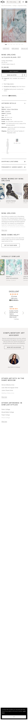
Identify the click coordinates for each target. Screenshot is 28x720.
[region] (14, 313)
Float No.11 (9, 276)
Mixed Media (14, 109)
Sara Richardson (12, 278)
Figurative (7, 111)
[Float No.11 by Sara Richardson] (14, 267)
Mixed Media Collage (8, 412)
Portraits (8, 113)
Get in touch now (10, 245)
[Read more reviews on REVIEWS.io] (14, 300)
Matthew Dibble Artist (8, 393)
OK (14, 716)
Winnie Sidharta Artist (8, 385)
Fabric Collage (6, 409)
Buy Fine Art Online (6, 5)
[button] (26, 2)
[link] (19, 1)
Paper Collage (6, 415)
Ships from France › (21, 86)
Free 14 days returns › (9, 84)
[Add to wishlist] (24, 75)
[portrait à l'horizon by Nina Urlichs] (14, 191)
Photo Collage (6, 417)
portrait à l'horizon (11, 201)
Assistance (6, 48)
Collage (15, 5)
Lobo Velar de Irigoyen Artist (10, 387)
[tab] (14, 103)
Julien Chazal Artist (7, 390)
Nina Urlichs (9, 55)
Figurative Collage (22, 5)
